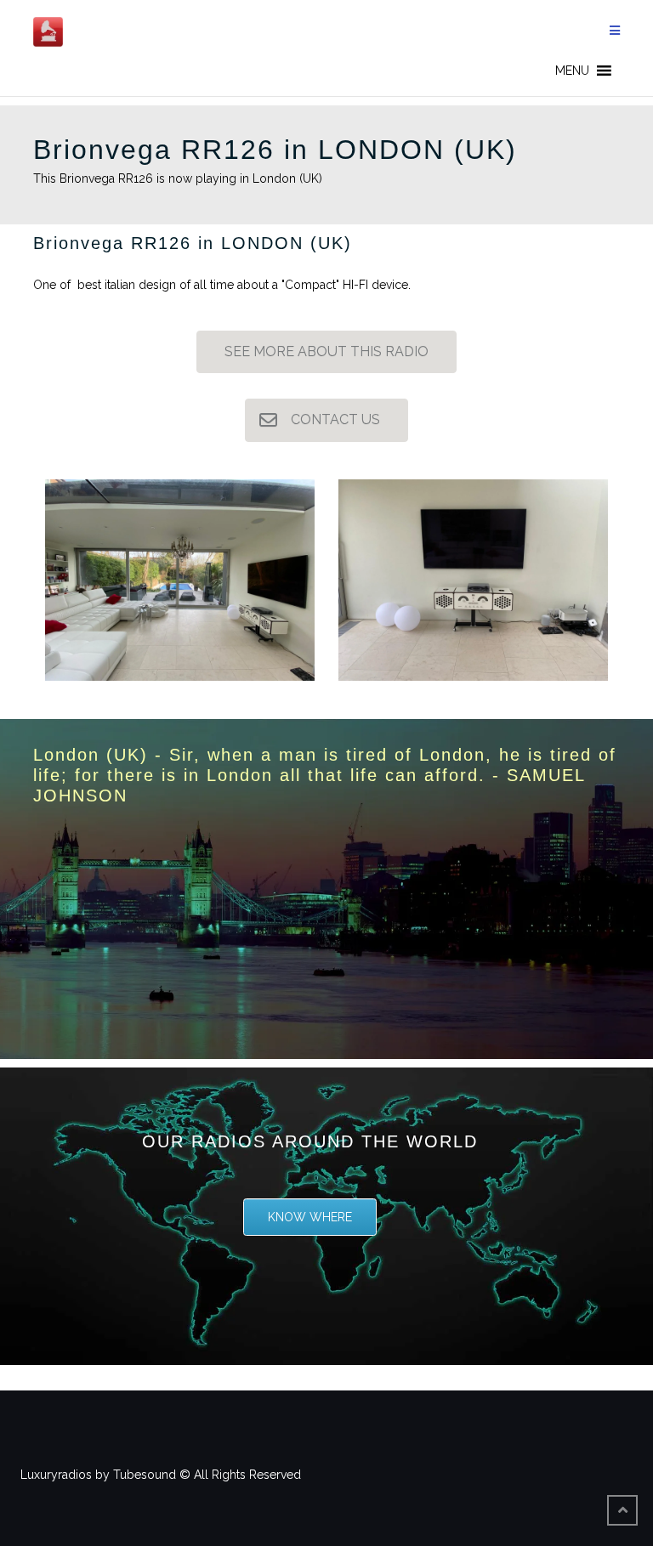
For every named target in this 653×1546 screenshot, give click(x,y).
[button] (572, 71)
